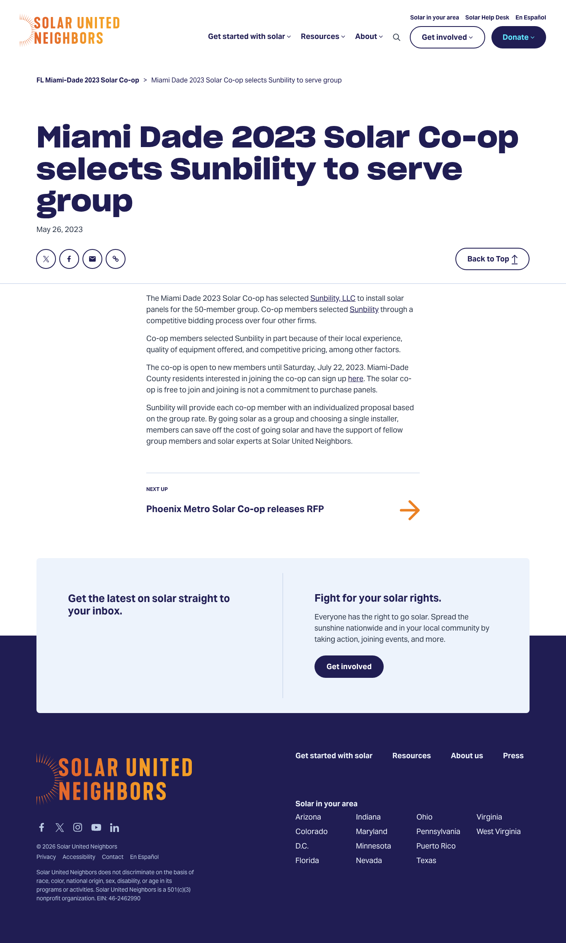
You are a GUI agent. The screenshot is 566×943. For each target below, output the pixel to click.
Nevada (369, 861)
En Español (530, 18)
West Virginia (499, 832)
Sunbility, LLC (333, 299)
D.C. (302, 847)
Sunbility (364, 310)
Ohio (424, 818)
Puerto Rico (436, 847)
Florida (307, 861)
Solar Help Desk (487, 18)
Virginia (489, 818)
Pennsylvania (438, 832)
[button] (396, 37)
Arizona (308, 818)
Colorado (311, 832)
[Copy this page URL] (116, 259)
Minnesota (373, 847)
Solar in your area (434, 18)
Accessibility (79, 857)
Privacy (46, 857)
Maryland (371, 832)
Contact (112, 857)
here (355, 379)
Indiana (368, 818)
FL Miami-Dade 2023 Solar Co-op (87, 81)
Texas (426, 861)
